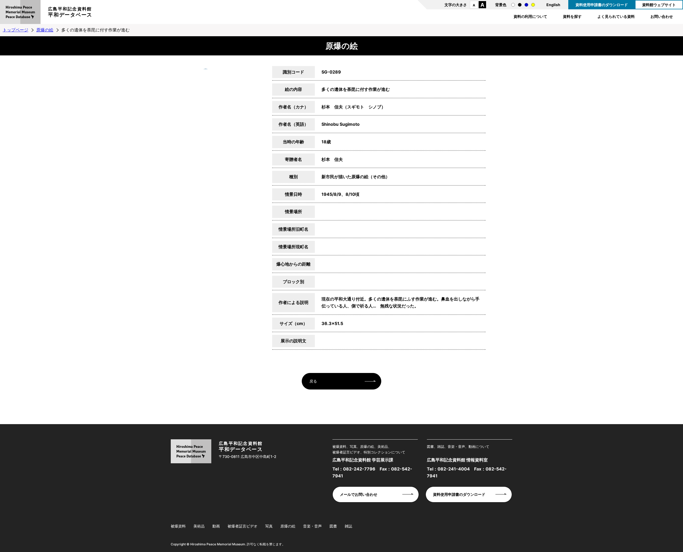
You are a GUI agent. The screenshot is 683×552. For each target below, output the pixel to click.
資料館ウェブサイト (659, 4)
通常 (513, 5)
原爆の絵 (44, 30)
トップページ (15, 30)
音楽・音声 (312, 526)
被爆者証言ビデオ (242, 526)
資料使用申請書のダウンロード (601, 4)
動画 (216, 526)
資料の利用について (530, 16)
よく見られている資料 (616, 16)
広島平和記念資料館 (70, 12)
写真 (269, 526)
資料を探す (572, 16)
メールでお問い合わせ (358, 494)
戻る (313, 381)
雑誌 (348, 526)
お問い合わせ (661, 16)
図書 (333, 526)
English (553, 4)
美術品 (199, 526)
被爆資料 (178, 526)
